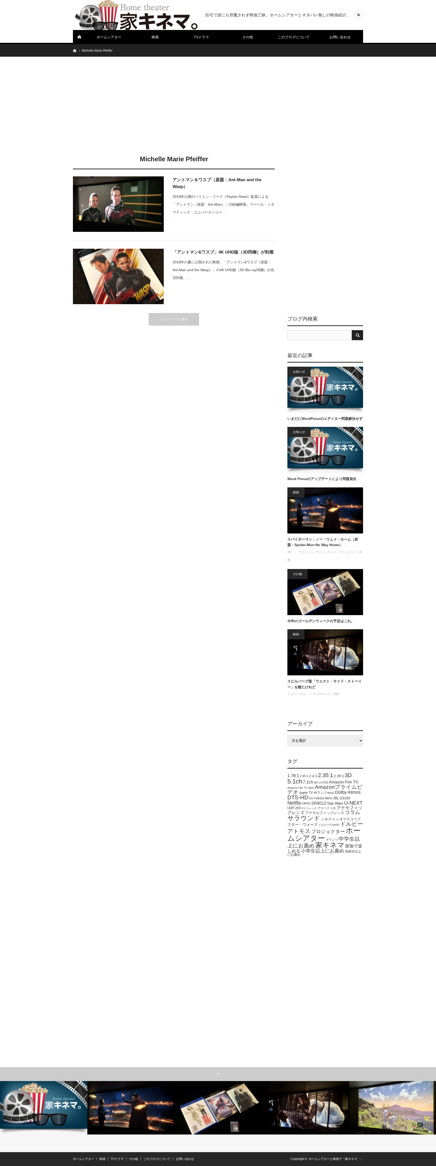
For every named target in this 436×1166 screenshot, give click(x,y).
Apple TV (306, 793)
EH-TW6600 (316, 798)
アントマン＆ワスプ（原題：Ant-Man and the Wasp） (217, 183)
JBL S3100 (341, 798)
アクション (305, 552)
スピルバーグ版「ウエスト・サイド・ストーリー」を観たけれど (324, 684)
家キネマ (329, 845)
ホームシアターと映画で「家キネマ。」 (336, 1159)
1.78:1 (293, 775)
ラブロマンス (322, 694)
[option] (43, 1107)
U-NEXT (353, 803)
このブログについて (294, 37)
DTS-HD (297, 797)
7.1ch (308, 782)
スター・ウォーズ (302, 824)
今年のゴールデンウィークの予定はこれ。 (321, 621)
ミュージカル (296, 694)
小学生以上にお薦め (322, 851)
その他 (247, 37)
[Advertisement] (218, 104)
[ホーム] (79, 37)
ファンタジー (348, 552)
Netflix (294, 803)
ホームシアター (109, 37)
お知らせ (299, 371)
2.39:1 (339, 776)
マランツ (332, 839)
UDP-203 (294, 808)
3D (348, 775)
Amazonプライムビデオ (325, 789)
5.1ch (294, 781)
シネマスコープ (348, 819)
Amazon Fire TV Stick (300, 787)
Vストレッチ (309, 808)
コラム (352, 812)
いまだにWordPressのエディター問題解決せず (325, 419)
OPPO (306, 803)
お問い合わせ (340, 37)
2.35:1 (325, 775)
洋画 (336, 694)
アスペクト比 (327, 808)
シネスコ (328, 819)
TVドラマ (201, 37)
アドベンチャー (326, 552)
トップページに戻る (173, 319)
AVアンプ (320, 793)
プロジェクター (328, 831)
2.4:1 (313, 776)
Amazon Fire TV (343, 782)
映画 (155, 37)
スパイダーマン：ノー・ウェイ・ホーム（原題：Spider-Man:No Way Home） (322, 542)
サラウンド (303, 818)
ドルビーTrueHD (328, 824)
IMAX (328, 798)
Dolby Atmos (348, 792)
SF (289, 552)
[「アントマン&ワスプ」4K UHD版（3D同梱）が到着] (118, 276)
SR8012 (318, 803)
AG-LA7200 (321, 782)
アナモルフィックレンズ (324, 813)
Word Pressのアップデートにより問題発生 (322, 479)
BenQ (330, 792)
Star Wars (335, 803)
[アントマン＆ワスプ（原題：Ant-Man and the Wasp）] (118, 204)
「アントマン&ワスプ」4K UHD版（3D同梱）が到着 (223, 252)
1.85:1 (304, 776)
